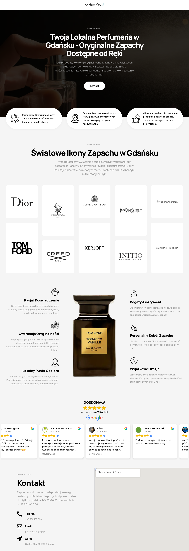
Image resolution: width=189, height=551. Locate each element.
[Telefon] (19, 514)
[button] (186, 441)
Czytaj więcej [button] (58, 454)
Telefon (30, 513)
